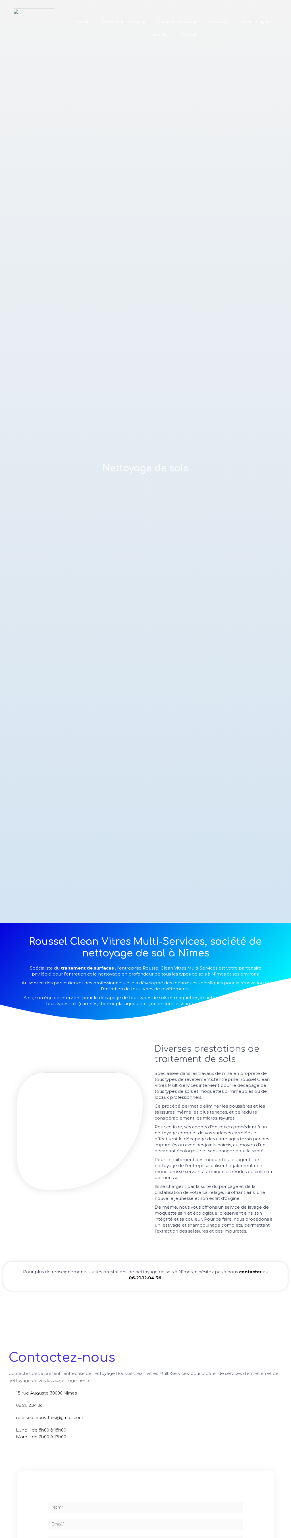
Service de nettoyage (125, 22)
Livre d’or (159, 35)
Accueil (84, 22)
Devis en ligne (255, 22)
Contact (188, 35)
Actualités (219, 22)
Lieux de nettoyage (178, 22)
